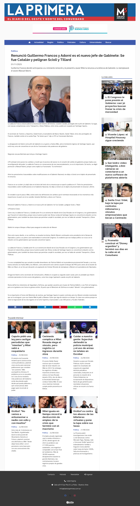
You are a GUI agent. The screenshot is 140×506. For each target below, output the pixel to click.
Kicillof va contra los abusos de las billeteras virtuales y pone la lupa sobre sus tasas (83, 418)
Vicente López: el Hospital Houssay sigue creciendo (116, 137)
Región (50, 42)
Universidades (96, 42)
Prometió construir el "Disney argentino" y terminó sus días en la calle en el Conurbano (116, 247)
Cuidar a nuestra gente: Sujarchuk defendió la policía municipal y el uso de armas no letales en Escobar (83, 345)
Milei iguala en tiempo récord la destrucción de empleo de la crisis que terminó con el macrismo (52, 420)
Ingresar (89, 474)
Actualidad (38, 42)
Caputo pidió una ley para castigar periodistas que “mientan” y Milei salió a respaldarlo (21, 343)
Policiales (71, 42)
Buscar (108, 42)
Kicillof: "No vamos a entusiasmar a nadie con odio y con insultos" (20, 417)
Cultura (83, 42)
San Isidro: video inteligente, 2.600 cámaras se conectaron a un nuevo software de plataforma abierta (116, 170)
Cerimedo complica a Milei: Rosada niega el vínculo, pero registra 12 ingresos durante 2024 (52, 345)
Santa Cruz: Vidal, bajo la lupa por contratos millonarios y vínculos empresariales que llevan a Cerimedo (116, 209)
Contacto (51, 474)
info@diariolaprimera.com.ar (70, 489)
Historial (63, 474)
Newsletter (75, 474)
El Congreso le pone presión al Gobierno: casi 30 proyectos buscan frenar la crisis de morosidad (115, 104)
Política (60, 42)
